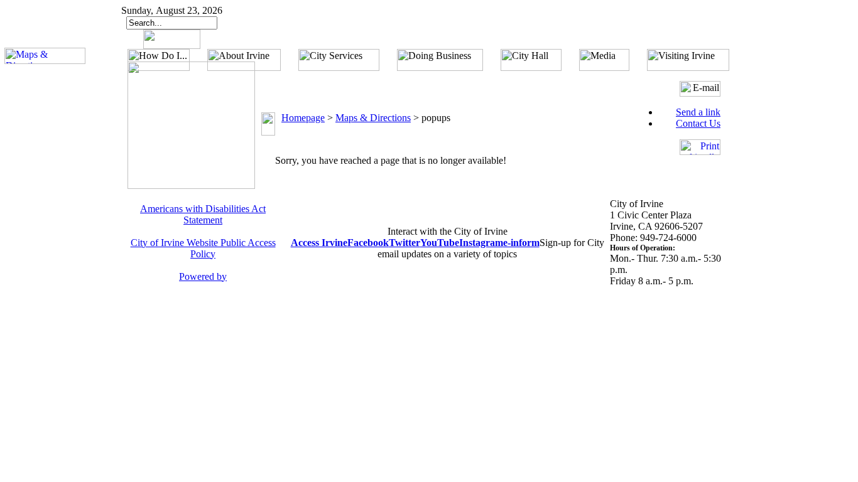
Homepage (303, 117)
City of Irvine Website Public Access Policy (203, 248)
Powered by (203, 276)
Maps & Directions (373, 117)
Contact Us (698, 123)
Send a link (698, 112)
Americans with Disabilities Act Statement (203, 214)
